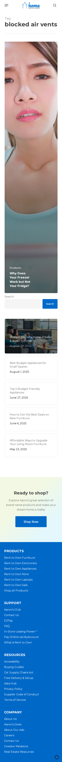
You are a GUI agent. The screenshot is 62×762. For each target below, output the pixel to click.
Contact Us (11, 615)
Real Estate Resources (19, 751)
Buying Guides (14, 667)
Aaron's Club (12, 609)
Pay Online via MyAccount (21, 637)
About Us (10, 719)
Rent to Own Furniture (19, 557)
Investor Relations (16, 746)
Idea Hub (10, 683)
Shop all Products (16, 590)
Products (15, 267)
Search (9, 296)
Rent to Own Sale (16, 585)
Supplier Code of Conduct (21, 694)
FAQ (7, 626)
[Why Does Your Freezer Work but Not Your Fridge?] (31, 167)
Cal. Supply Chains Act (18, 672)
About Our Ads (14, 729)
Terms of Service (15, 699)
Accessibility (12, 661)
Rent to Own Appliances (20, 568)
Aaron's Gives (12, 724)
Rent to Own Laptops (18, 579)
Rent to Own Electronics (20, 563)
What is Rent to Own (18, 642)
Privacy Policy (13, 689)
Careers (9, 735)
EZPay (8, 620)
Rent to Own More (16, 574)
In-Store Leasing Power (20, 631)
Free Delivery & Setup (18, 678)
